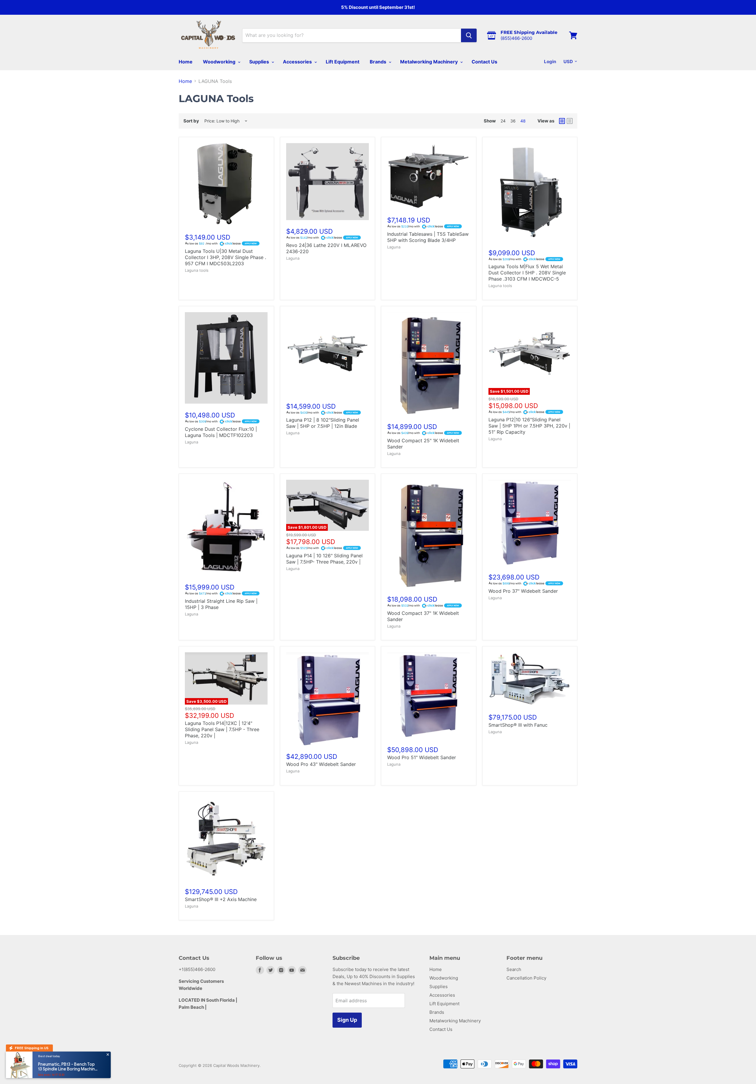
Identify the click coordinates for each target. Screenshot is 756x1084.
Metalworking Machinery (429, 62)
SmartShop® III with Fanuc (518, 725)
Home (186, 62)
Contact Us (484, 62)
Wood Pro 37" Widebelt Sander (523, 591)
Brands (378, 62)
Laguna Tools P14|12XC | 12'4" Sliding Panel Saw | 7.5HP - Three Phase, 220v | (222, 729)
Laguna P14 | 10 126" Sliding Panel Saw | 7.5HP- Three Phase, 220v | (324, 559)
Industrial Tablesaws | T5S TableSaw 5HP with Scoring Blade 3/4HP (428, 237)
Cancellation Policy (526, 978)
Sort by (191, 120)
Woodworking (220, 62)
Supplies (259, 62)
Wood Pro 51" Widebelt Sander (421, 757)
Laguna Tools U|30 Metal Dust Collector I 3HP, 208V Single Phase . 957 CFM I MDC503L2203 (225, 257)
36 (513, 120)
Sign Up (347, 1020)
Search (513, 969)
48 (523, 120)
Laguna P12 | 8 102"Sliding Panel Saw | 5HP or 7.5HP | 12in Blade (322, 423)
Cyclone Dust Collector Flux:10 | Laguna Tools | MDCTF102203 (221, 432)
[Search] (469, 35)
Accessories (298, 62)
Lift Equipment (342, 62)
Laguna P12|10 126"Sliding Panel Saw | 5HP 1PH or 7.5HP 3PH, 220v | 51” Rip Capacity (529, 426)
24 (503, 120)
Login (550, 61)
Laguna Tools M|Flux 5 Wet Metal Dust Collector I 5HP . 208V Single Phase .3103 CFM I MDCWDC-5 (527, 272)
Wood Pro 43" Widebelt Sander (321, 764)
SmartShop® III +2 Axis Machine (221, 899)
